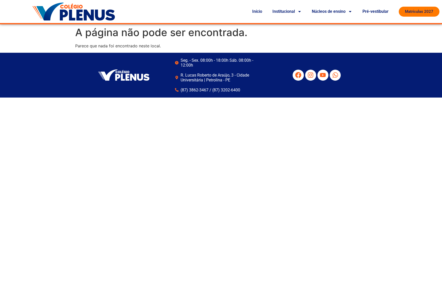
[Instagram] (310, 75)
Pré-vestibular (375, 11)
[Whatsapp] (335, 75)
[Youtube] (322, 75)
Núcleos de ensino (329, 11)
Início (257, 11)
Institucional (283, 11)
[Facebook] (298, 75)
